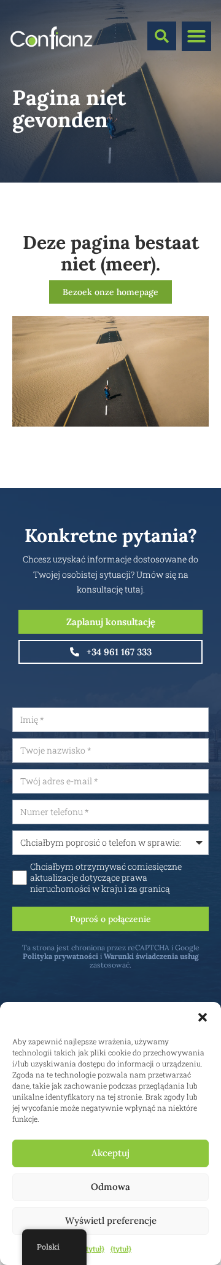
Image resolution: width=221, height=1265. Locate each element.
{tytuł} (93, 1248)
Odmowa (110, 1186)
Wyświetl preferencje (111, 1220)
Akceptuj (110, 1153)
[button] (202, 1017)
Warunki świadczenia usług (151, 956)
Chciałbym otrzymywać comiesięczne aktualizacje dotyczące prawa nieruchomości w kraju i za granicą (106, 877)
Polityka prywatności (60, 956)
